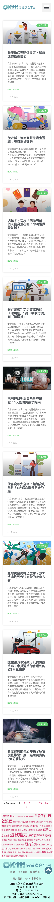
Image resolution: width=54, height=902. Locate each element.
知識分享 (35, 871)
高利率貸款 (41, 852)
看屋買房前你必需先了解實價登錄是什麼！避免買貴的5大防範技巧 (26, 755)
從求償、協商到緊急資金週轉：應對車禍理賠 (26, 139)
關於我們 (18, 878)
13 (40, 803)
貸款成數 (7, 816)
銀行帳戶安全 (19, 845)
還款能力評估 (36, 835)
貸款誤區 (32, 822)
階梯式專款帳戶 (39, 849)
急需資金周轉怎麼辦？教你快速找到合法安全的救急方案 (26, 576)
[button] (46, 7)
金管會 (37, 840)
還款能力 (18, 834)
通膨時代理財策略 (28, 830)
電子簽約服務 (20, 852)
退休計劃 (18, 830)
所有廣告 (23, 871)
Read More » (13, 90)
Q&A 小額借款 (33, 878)
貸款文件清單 (18, 816)
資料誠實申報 (6, 826)
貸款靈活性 (48, 822)
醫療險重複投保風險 (25, 840)
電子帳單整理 (9, 852)
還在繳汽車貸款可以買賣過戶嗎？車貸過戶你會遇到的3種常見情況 (26, 666)
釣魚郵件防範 (45, 840)
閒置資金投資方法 (18, 849)
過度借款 (39, 830)
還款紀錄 (5, 835)
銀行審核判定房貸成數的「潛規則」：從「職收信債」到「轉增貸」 (26, 313)
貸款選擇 (39, 822)
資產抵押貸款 (17, 826)
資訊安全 (26, 826)
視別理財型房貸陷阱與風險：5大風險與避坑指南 (25, 400)
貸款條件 (40, 816)
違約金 (47, 829)
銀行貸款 (31, 844)
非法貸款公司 (30, 852)
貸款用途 (24, 821)
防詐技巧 (29, 849)
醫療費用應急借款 (10, 840)
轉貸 (41, 826)
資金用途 (34, 825)
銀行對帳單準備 (7, 845)
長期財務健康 (44, 845)
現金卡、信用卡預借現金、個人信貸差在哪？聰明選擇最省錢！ (26, 224)
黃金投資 (9, 856)
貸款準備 (16, 822)
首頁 (12, 871)
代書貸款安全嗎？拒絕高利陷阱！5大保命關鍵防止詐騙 (26, 487)
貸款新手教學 (29, 816)
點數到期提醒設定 (20, 856)
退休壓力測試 (9, 830)
